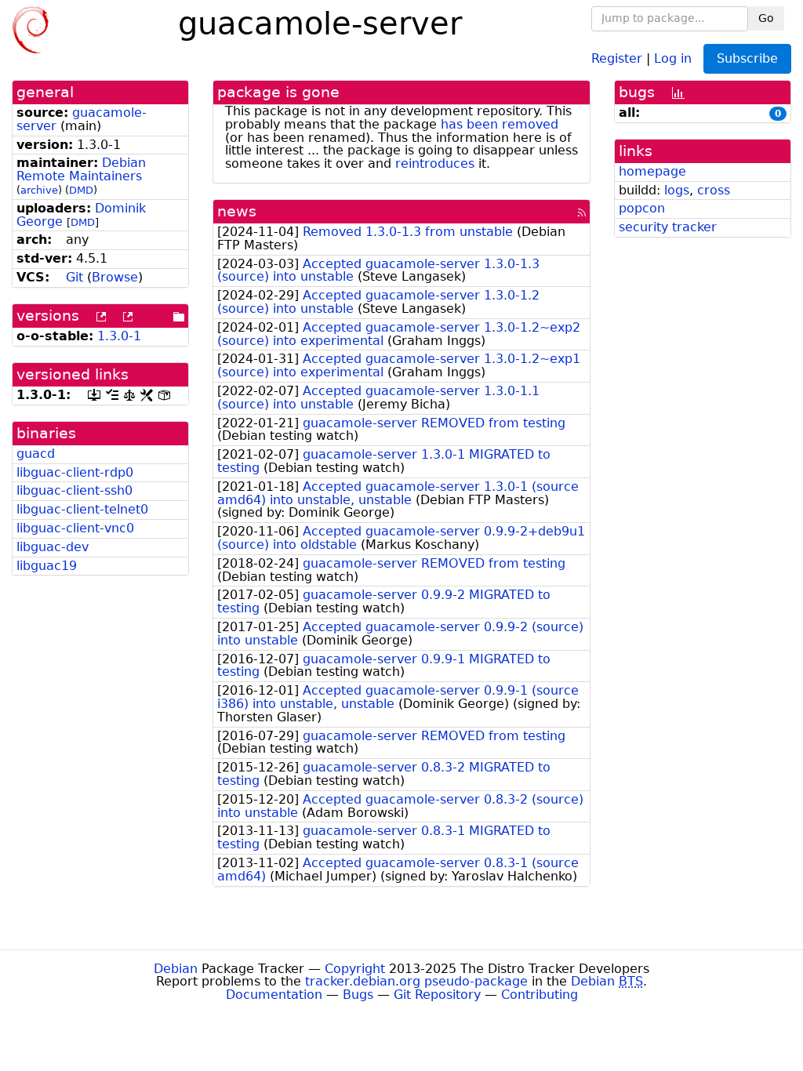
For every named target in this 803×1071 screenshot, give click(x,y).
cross (713, 190)
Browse (115, 277)
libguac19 (46, 565)
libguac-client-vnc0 (75, 528)
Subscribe (747, 58)
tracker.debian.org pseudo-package (416, 981)
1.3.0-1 (119, 336)
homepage (652, 171)
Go (766, 18)
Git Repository (437, 994)
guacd (35, 453)
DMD (81, 190)
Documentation (274, 994)
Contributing (539, 994)
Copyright (355, 968)
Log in (673, 57)
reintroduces (434, 163)
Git (74, 277)
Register (616, 57)
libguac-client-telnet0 (82, 509)
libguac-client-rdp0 (74, 472)
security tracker (668, 227)
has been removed (499, 124)
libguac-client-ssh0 (74, 490)
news (236, 211)
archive (39, 190)
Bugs (358, 994)
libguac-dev (52, 546)
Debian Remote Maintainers (81, 169)
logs (676, 190)
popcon (642, 208)
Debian (176, 968)
